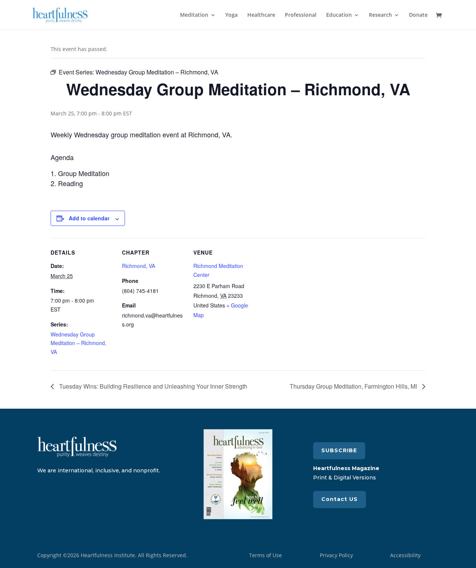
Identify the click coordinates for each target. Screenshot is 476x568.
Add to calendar (89, 218)
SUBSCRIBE (339, 450)
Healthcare (261, 15)
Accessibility (405, 555)
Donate (418, 15)
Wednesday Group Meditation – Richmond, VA (78, 343)
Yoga (231, 15)
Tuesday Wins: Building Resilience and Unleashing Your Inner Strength (152, 386)
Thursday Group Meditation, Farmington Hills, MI (354, 386)
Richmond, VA (138, 265)
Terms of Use (265, 555)
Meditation (194, 15)
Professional (300, 15)
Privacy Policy (336, 555)
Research (380, 15)
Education (339, 15)
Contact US (339, 499)
